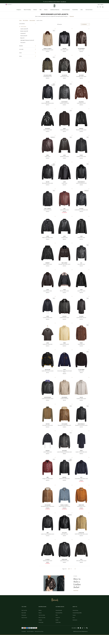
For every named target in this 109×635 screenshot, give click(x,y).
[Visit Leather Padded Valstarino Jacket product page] (47, 82)
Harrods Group (75, 610)
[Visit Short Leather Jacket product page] (64, 28)
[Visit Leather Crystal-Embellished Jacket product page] (47, 513)
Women (35, 9)
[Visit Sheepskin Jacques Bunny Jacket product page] (81, 404)
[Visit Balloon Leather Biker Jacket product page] (47, 216)
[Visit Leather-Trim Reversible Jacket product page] (81, 431)
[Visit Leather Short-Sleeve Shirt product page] (47, 323)
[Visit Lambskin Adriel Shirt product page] (64, 377)
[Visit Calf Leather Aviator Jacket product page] (81, 539)
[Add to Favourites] (55, 28)
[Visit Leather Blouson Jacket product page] (81, 82)
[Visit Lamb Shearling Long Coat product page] (81, 296)
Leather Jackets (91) (24, 28)
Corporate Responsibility (77, 612)
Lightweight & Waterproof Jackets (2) (27, 40)
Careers (74, 615)
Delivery (40, 610)
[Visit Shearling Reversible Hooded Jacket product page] (64, 404)
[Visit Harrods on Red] (84, 627)
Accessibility (24, 631)
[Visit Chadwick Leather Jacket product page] (81, 377)
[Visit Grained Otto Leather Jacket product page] (64, 457)
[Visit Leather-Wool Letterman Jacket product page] (47, 350)
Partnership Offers (59, 612)
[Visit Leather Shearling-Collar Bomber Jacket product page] (64, 431)
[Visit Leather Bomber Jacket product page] (64, 55)
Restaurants (24, 615)
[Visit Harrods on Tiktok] (82, 627)
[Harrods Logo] (54, 599)
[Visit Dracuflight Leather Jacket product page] (81, 55)
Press (74, 617)
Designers (19, 9)
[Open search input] (98, 7)
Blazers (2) (22, 37)
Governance (75, 619)
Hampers (40, 619)
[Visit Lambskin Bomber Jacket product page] (64, 296)
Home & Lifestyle (66, 9)
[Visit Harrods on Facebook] (78, 627)
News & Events (24, 617)
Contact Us (58, 617)
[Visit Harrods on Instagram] (80, 627)
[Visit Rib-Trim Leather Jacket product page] (64, 270)
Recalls (57, 619)
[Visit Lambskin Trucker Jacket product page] (81, 135)
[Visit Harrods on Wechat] (86, 627)
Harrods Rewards (59, 610)
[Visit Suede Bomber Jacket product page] (64, 108)
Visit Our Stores (89, 9)
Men (40, 9)
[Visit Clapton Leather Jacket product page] (47, 243)
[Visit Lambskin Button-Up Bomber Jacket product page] (81, 189)
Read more (72, 16)
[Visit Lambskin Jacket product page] (64, 216)
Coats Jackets (23, 26)
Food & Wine (75, 9)
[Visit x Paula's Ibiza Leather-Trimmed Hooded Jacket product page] (64, 350)
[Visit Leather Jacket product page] (81, 28)
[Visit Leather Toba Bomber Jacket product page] (81, 162)
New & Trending (27, 9)
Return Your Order (42, 617)
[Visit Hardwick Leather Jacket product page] (64, 82)
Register (102, 4)
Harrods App (41, 622)
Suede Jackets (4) (23, 35)
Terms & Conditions (30, 631)
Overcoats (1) (22, 42)
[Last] (75, 569)
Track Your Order (42, 615)
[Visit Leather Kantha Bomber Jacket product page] (47, 377)
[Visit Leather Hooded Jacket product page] (47, 108)
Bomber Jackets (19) (24, 31)
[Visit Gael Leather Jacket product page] (81, 243)
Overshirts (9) (22, 33)
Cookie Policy (58, 622)
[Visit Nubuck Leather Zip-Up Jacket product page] (64, 485)
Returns (40, 612)
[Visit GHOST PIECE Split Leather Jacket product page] (81, 513)
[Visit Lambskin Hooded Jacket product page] (47, 296)
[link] (54, 583)
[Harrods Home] (54, 5)
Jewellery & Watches (54, 9)
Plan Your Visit (24, 610)
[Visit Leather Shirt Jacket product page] (81, 216)
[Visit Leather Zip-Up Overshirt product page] (64, 323)
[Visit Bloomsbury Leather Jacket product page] (81, 108)
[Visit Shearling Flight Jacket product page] (47, 55)
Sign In (99, 4)
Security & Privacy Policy (39, 631)
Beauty (45, 9)
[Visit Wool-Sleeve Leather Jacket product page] (47, 404)
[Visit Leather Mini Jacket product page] (64, 513)
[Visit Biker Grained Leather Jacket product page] (47, 162)
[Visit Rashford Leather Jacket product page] (47, 539)
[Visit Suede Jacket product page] (81, 350)
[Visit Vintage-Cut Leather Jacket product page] (47, 457)
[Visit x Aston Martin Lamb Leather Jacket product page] (81, 457)
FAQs (57, 615)
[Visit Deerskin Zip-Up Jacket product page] (64, 135)
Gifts (82, 9)
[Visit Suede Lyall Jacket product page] (81, 323)
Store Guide (24, 612)
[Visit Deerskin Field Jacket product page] (47, 189)
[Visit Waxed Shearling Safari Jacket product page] (47, 28)
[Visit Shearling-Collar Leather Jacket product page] (64, 243)
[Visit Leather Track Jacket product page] (81, 270)
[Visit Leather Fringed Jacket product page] (47, 431)
